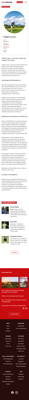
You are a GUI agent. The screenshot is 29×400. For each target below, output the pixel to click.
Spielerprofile (5, 6)
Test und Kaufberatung (21, 328)
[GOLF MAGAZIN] (7, 2)
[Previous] (24, 308)
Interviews (21, 358)
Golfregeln (8, 330)
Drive (8, 323)
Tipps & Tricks (8, 338)
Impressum (8, 379)
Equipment (21, 323)
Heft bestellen (14, 314)
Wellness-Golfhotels (21, 366)
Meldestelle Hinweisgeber (8, 381)
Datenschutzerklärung (8, 374)
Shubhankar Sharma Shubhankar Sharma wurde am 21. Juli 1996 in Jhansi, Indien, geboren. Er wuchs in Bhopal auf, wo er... (18, 241)
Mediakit (8, 384)
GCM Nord (8, 361)
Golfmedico (21, 356)
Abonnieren (21, 374)
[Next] (26, 308)
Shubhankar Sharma (16, 236)
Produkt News (21, 326)
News (8, 326)
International (21, 343)
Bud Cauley (13, 221)
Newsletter (8, 376)
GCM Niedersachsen (8, 363)
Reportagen (21, 361)
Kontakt (8, 371)
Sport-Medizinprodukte (21, 363)
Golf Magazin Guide (21, 348)
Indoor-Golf (8, 341)
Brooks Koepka (14, 207)
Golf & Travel (21, 351)
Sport (8, 328)
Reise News (21, 338)
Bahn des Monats (21, 346)
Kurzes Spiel (8, 346)
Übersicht (14, 252)
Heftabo (19, 2)
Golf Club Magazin (8, 356)
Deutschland (21, 341)
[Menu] (26, 2)
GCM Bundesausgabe (8, 358)
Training (8, 336)
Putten (8, 343)
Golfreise (21, 336)
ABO (21, 371)
